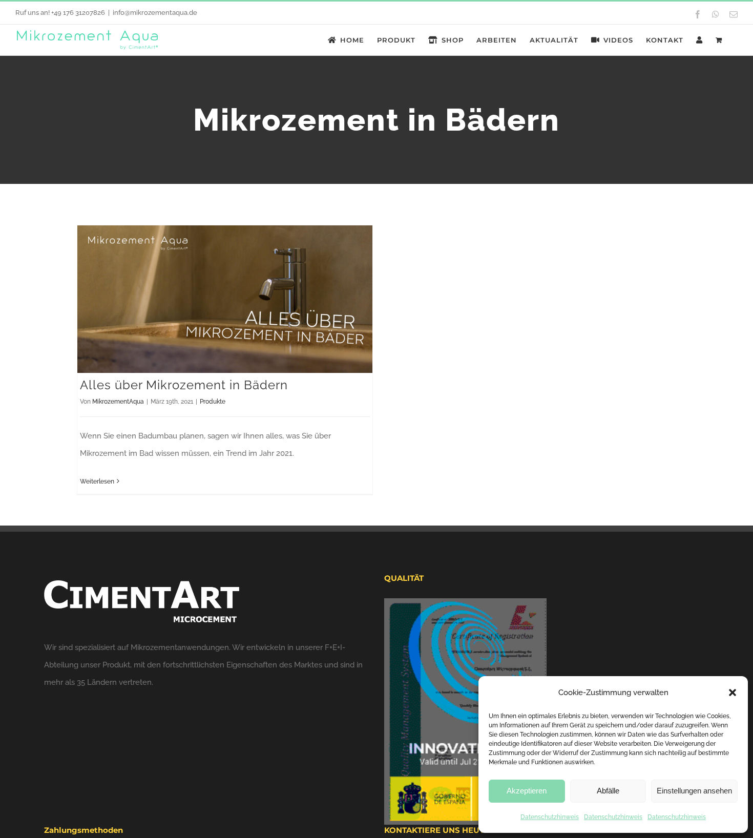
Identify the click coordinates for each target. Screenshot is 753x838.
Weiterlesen (97, 481)
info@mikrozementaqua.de (155, 12)
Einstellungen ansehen (694, 790)
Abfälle (608, 790)
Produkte (212, 401)
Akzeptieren (527, 790)
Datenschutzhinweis (549, 817)
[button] (732, 692)
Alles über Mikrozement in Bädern (184, 385)
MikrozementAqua (118, 401)
